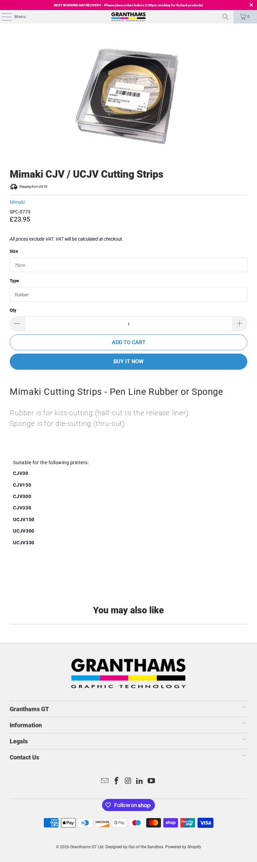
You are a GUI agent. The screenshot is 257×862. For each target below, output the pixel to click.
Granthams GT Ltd (86, 847)
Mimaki (17, 202)
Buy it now (128, 361)
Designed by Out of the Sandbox (134, 847)
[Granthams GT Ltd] (128, 16)
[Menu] (3, 16)
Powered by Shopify (183, 847)
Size (14, 251)
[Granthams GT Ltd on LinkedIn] (140, 781)
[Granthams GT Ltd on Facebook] (116, 781)
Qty (13, 310)
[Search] (225, 16)
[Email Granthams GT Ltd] (105, 781)
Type (14, 280)
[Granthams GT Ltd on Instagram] (128, 781)
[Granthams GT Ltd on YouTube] (152, 781)
